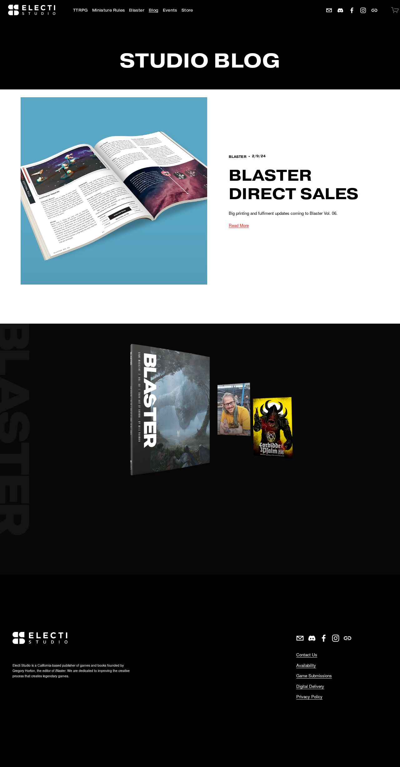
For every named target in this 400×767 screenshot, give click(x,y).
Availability (306, 665)
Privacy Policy (309, 696)
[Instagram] (363, 10)
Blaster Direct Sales (294, 184)
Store (187, 10)
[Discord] (340, 10)
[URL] (374, 10)
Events (170, 10)
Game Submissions (314, 676)
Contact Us (306, 655)
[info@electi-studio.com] (329, 10)
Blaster (238, 157)
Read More (239, 225)
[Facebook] (351, 10)
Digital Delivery (310, 686)
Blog (153, 10)
